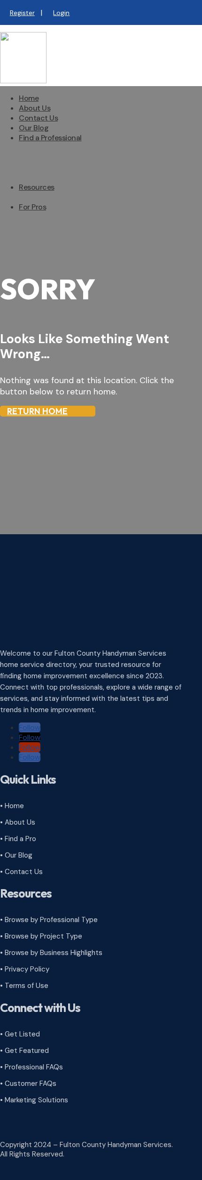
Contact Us (38, 118)
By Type (51, 162)
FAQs (46, 202)
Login (61, 12)
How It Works (60, 221)
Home (29, 98)
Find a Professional (50, 138)
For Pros (32, 207)
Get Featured (60, 251)
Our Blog (33, 128)
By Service (55, 172)
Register (22, 12)
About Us (34, 108)
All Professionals (65, 152)
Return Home (37, 411)
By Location (58, 182)
